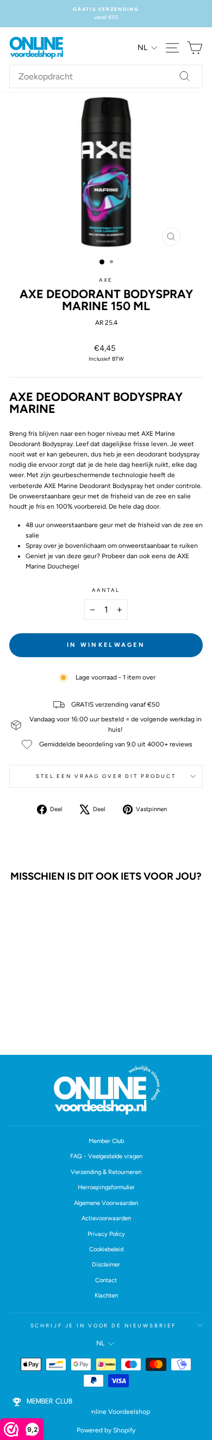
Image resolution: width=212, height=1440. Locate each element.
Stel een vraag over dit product (106, 776)
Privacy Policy (106, 1234)
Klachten (106, 1295)
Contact (106, 1280)
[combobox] (106, 77)
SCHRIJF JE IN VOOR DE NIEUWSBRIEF (103, 1325)
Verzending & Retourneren (106, 1172)
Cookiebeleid (106, 1249)
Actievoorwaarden (106, 1218)
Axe (106, 280)
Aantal (106, 590)
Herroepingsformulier (106, 1187)
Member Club (106, 1141)
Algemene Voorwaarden (106, 1203)
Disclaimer (106, 1264)
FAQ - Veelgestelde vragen (106, 1156)
